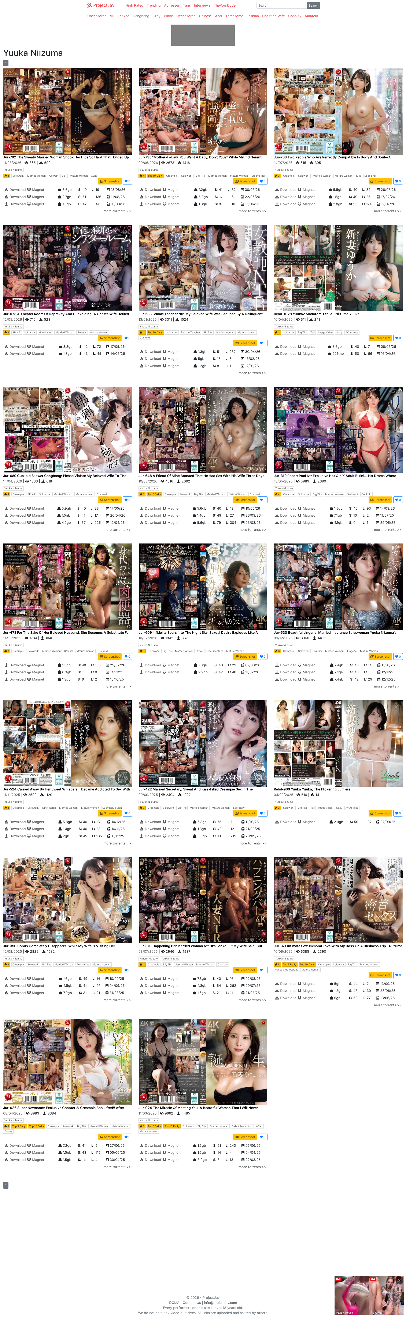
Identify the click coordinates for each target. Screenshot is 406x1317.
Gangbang (141, 16)
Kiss (358, 175)
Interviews (202, 5)
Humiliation (45, 332)
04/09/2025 (284, 795)
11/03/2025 (148, 1113)
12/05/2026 (13, 319)
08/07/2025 (149, 951)
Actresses (172, 5)
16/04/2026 (284, 319)
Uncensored (97, 16)
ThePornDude (225, 5)
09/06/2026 (149, 163)
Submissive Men (112, 807)
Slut (64, 175)
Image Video (325, 332)
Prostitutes (83, 964)
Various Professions (286, 969)
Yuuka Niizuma (13, 169)
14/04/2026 (13, 481)
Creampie (172, 175)
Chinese (205, 16)
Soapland (370, 175)
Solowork (18, 175)
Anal (218, 16)
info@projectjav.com (220, 1302)
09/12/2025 (284, 638)
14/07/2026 (284, 163)
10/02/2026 (148, 638)
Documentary (215, 651)
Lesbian (253, 16)
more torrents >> (117, 211)
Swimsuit (352, 494)
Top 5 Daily (154, 494)
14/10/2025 (12, 638)
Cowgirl (53, 175)
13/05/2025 (284, 481)
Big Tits (200, 175)
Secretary (239, 807)
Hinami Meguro (149, 958)
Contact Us (192, 1302)
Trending (154, 5)
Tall (312, 332)
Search (313, 5)
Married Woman (36, 175)
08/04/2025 (13, 1113)
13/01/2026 (148, 319)
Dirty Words (49, 807)
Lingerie (352, 651)
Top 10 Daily (155, 175)
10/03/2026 (148, 481)
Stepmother (258, 175)
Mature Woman (79, 175)
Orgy (156, 16)
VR (112, 16)
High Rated (134, 5)
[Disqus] (101, 1242)
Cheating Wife (273, 16)
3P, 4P (16, 332)
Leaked (123, 16)
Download (17, 189)
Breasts (82, 332)
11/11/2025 (12, 795)
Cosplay (294, 16)
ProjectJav (103, 5)
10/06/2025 (284, 951)
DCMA (174, 1302)
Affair (200, 651)
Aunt (94, 175)
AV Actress (352, 332)
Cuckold (145, 337)
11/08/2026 (12, 163)
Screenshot (111, 181)
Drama (8, 1131)
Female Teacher (190, 332)
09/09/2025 (149, 795)
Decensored (186, 16)
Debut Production (242, 1126)
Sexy (339, 332)
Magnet (37, 189)
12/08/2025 (13, 951)
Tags (187, 5)
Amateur (311, 16)
